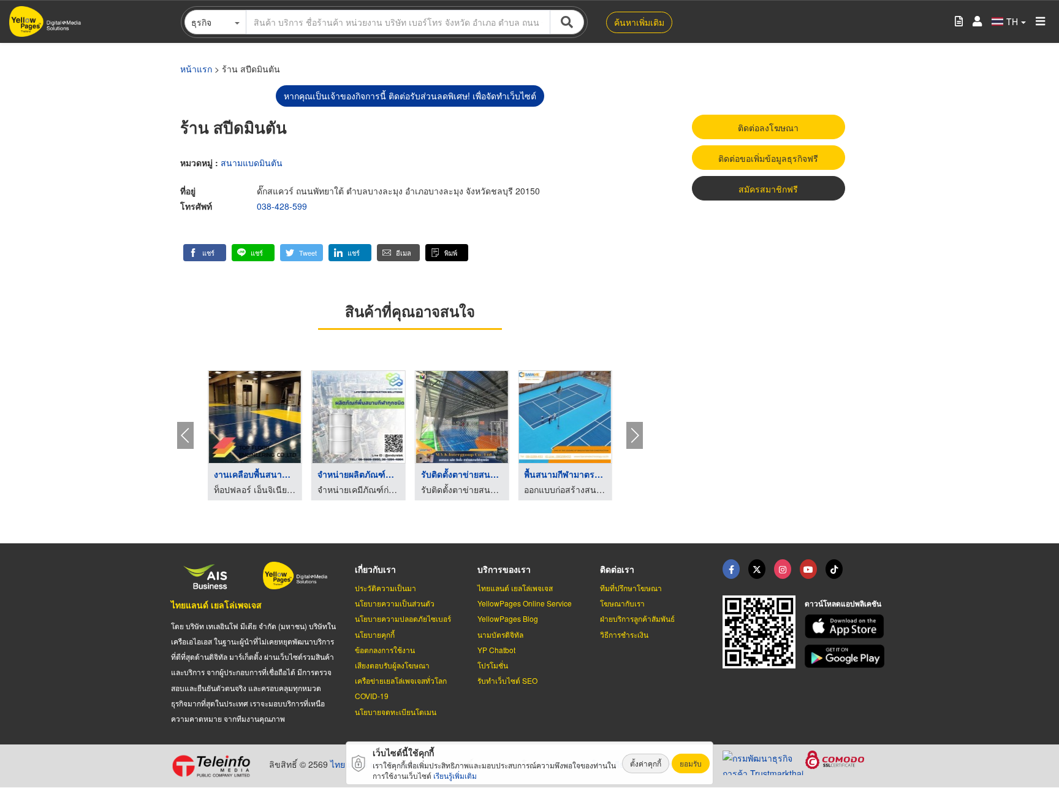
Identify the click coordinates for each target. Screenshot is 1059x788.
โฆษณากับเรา (622, 603)
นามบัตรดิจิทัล (500, 634)
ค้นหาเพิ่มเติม (639, 22)
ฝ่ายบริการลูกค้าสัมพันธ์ (637, 618)
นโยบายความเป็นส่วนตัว (395, 603)
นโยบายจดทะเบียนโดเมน (395, 711)
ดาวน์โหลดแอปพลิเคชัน (843, 603)
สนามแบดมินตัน (252, 162)
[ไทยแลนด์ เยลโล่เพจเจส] (756, 569)
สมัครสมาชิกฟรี (768, 189)
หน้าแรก (196, 69)
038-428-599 (282, 206)
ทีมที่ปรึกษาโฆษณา (631, 588)
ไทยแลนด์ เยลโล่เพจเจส (216, 605)
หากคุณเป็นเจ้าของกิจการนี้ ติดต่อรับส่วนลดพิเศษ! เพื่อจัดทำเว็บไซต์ (410, 96)
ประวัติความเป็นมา (385, 588)
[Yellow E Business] (731, 569)
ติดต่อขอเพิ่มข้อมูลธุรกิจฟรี (768, 158)
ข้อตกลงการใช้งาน (385, 650)
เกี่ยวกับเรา (375, 569)
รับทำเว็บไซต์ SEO (507, 680)
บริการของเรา (504, 569)
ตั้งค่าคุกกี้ (645, 763)
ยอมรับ (691, 763)
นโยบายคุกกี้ (375, 634)
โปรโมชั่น (492, 665)
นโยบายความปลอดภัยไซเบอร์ (403, 618)
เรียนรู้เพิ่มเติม (455, 775)
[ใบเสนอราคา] (959, 21)
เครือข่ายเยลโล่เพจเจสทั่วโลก (401, 680)
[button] (204, 252)
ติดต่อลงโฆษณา (768, 127)
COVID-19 (372, 695)
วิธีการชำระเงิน (624, 634)
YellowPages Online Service (524, 603)
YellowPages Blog (507, 618)
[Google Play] (846, 656)
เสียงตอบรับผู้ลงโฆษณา (392, 665)
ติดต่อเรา (617, 569)
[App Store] (846, 626)
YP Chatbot (496, 650)
